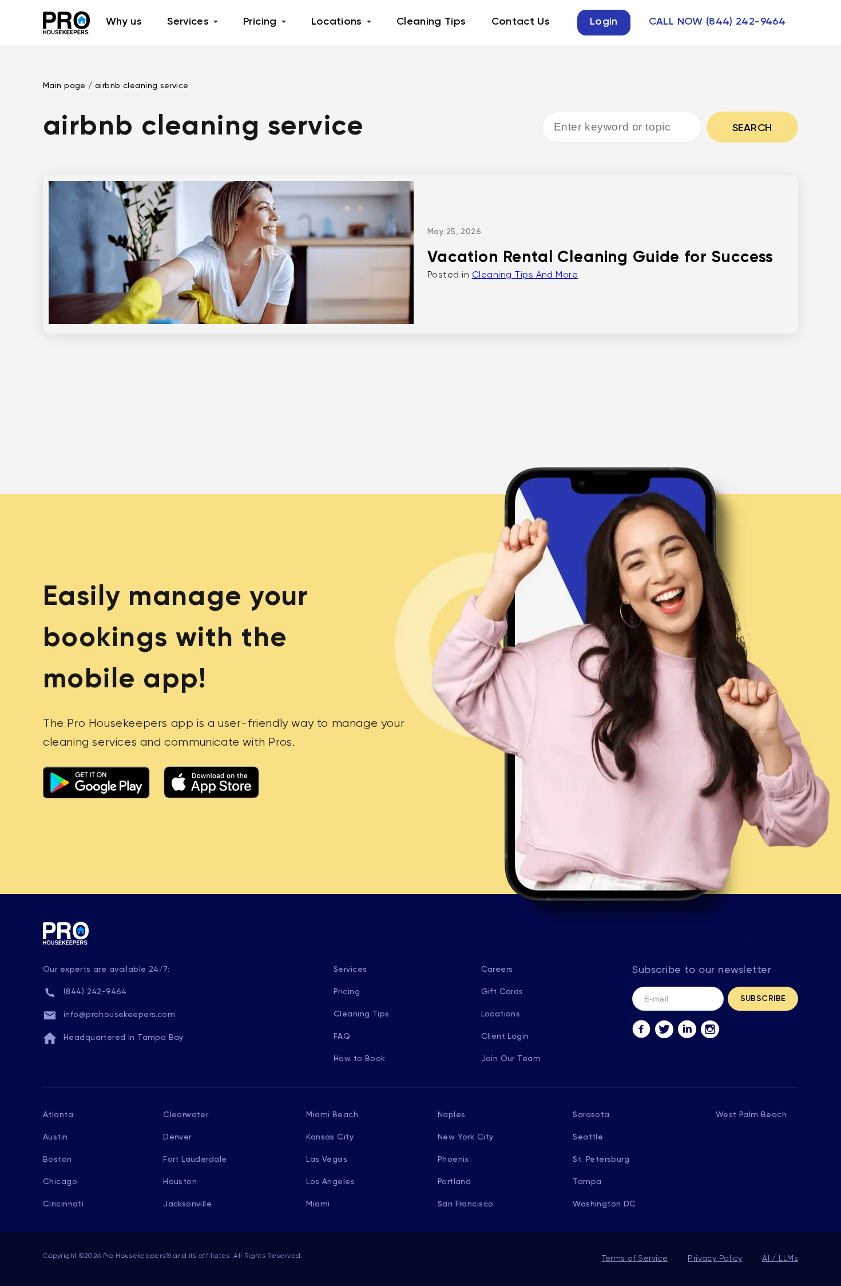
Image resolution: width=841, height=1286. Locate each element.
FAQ (342, 1036)
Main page (64, 86)
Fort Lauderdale (195, 1160)
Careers (497, 970)
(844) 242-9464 (95, 992)
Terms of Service (635, 1259)
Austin (55, 1137)
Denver (177, 1137)
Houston (180, 1182)
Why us (124, 22)
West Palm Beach (751, 1115)
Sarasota (591, 1115)
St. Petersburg (601, 1160)
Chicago (60, 1182)
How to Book (360, 1059)
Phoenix (453, 1160)
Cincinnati (63, 1204)
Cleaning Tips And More (525, 275)
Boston (57, 1160)
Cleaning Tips (431, 22)
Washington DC (604, 1204)
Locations (336, 22)
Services (188, 22)
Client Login (505, 1036)
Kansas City (330, 1137)
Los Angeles (330, 1182)
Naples (452, 1115)
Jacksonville (187, 1204)
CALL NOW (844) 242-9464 (717, 22)
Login (604, 22)
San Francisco (465, 1204)
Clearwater (185, 1115)
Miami (318, 1204)
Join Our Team (511, 1059)
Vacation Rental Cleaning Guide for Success (600, 258)
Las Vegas (326, 1160)
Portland (454, 1182)
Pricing (260, 22)
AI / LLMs (780, 1259)
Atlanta (58, 1115)
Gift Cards (502, 992)
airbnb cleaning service (142, 86)
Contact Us (520, 22)
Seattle (588, 1137)
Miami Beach (332, 1115)
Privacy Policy (715, 1259)
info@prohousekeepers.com (119, 1015)
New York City (465, 1137)
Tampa (587, 1182)
